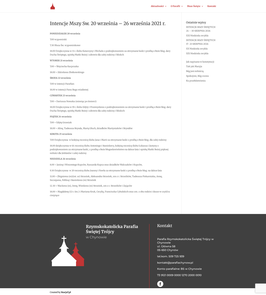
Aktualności (157, 6)
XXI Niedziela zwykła (197, 35)
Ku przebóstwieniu (196, 80)
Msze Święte (193, 6)
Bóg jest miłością (195, 71)
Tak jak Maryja (194, 66)
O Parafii (175, 6)
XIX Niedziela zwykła (197, 53)
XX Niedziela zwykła (197, 48)
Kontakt (211, 6)
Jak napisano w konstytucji (200, 61)
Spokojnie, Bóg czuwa (197, 76)
